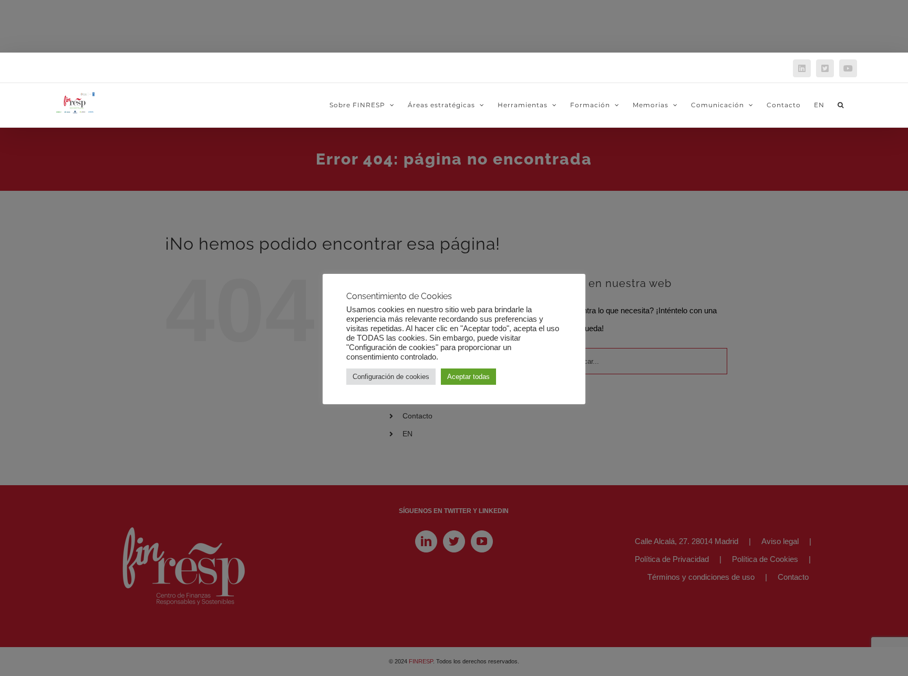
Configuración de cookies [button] (391, 377)
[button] (841, 105)
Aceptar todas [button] (468, 377)
